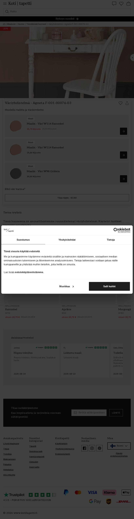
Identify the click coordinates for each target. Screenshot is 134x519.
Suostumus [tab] (23, 239)
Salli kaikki (109, 286)
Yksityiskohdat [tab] (67, 239)
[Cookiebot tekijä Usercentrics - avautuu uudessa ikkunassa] (116, 230)
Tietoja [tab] (111, 239)
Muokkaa (64, 286)
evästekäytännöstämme (29, 272)
